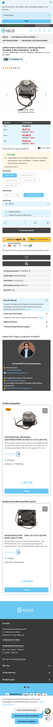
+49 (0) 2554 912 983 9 (11, 640)
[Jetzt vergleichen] (39, 30)
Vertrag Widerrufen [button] (42, 25)
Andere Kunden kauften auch (20, 215)
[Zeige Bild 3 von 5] (32, 109)
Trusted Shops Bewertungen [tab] (17, 327)
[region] (26, 94)
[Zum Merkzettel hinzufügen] (26, 257)
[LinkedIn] (28, 688)
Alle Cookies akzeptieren (26, 721)
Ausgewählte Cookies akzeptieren (27, 716)
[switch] (39, 148)
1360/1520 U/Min (32, 181)
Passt (26, 21)
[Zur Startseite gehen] (8, 30)
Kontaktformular (20, 659)
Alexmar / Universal (34, 195)
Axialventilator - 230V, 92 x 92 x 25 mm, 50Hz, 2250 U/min (25, 536)
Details (26, 491)
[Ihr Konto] (44, 30)
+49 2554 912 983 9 (14, 370)
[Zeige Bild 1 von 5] (21, 109)
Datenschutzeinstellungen (27, 710)
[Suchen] (35, 30)
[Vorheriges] (7, 94)
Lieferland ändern (11, 167)
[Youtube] (25, 688)
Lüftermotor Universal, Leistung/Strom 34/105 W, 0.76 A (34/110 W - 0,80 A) (25, 438)
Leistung (6, 200)
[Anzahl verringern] (5, 223)
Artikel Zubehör (15, 212)
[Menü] (31, 30)
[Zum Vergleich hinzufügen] (26, 263)
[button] (14, 240)
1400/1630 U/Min (13, 185)
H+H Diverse (9, 454)
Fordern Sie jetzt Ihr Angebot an (18, 388)
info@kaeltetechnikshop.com (13, 646)
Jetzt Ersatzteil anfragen (16, 381)
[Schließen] (50, 2)
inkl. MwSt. (44, 148)
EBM (9, 195)
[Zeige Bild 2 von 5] (26, 109)
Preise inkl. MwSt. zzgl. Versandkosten (15, 148)
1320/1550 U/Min (13, 181)
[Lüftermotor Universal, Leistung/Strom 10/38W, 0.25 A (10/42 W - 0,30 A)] (26, 94)
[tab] (25, 304)
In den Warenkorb (26, 230)
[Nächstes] (46, 94)
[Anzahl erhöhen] (48, 223)
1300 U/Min (10, 175)
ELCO (19, 195)
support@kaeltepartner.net (16, 373)
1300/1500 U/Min (28, 176)
